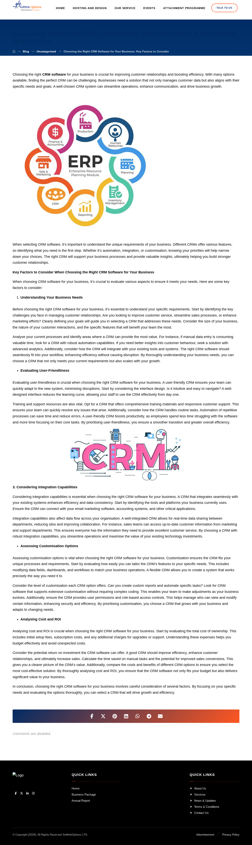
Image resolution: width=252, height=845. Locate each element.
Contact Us (201, 812)
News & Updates (205, 800)
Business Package (84, 794)
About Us (200, 788)
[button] (91, 716)
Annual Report (81, 800)
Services (200, 794)
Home (76, 788)
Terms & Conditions (206, 806)
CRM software (54, 74)
